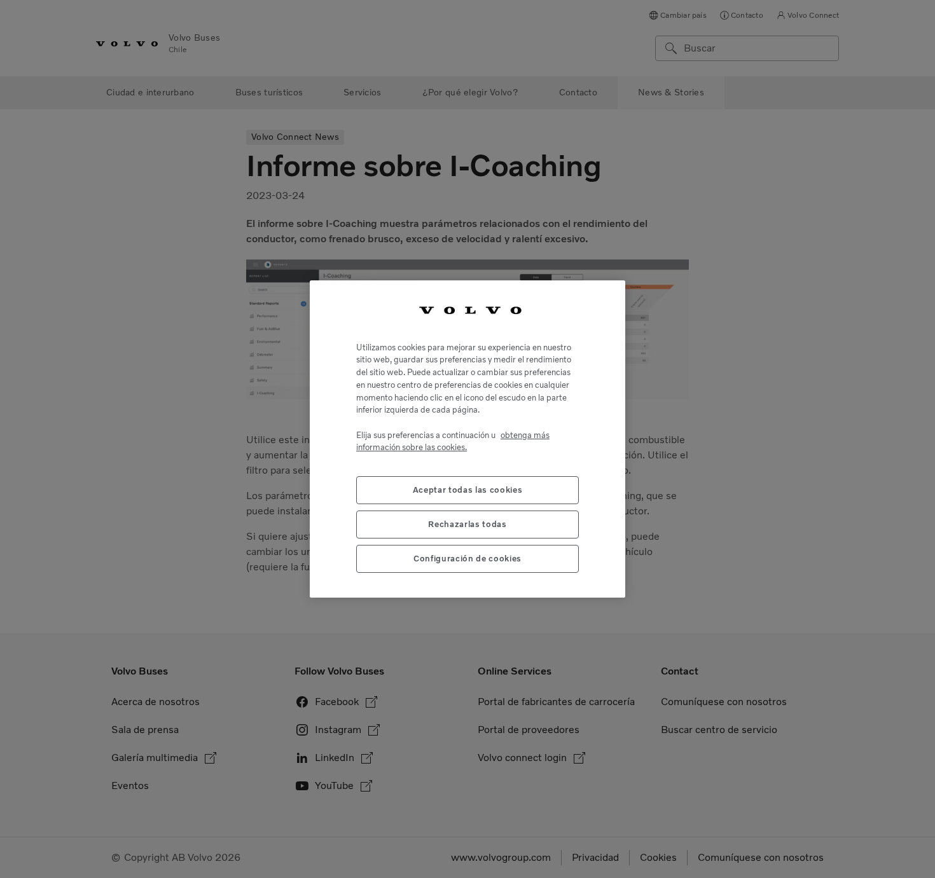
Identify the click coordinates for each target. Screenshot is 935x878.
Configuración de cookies (467, 558)
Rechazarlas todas (467, 523)
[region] (467, 439)
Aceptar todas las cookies (467, 489)
